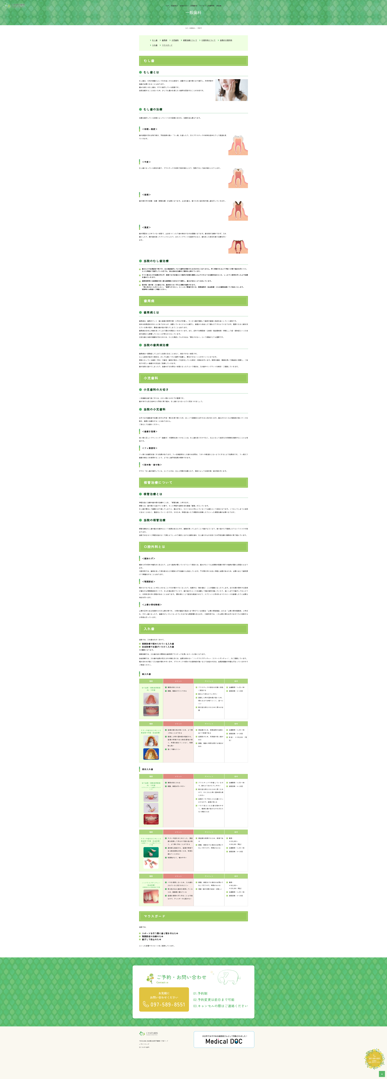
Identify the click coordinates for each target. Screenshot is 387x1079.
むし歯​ (154, 40)
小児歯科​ (175, 40)
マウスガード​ (167, 45)
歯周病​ (164, 40)
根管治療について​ (190, 40)
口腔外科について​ (208, 40)
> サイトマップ (144, 1044)
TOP (186, 28)
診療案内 (192, 28)
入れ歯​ (154, 45)
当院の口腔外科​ (226, 40)
